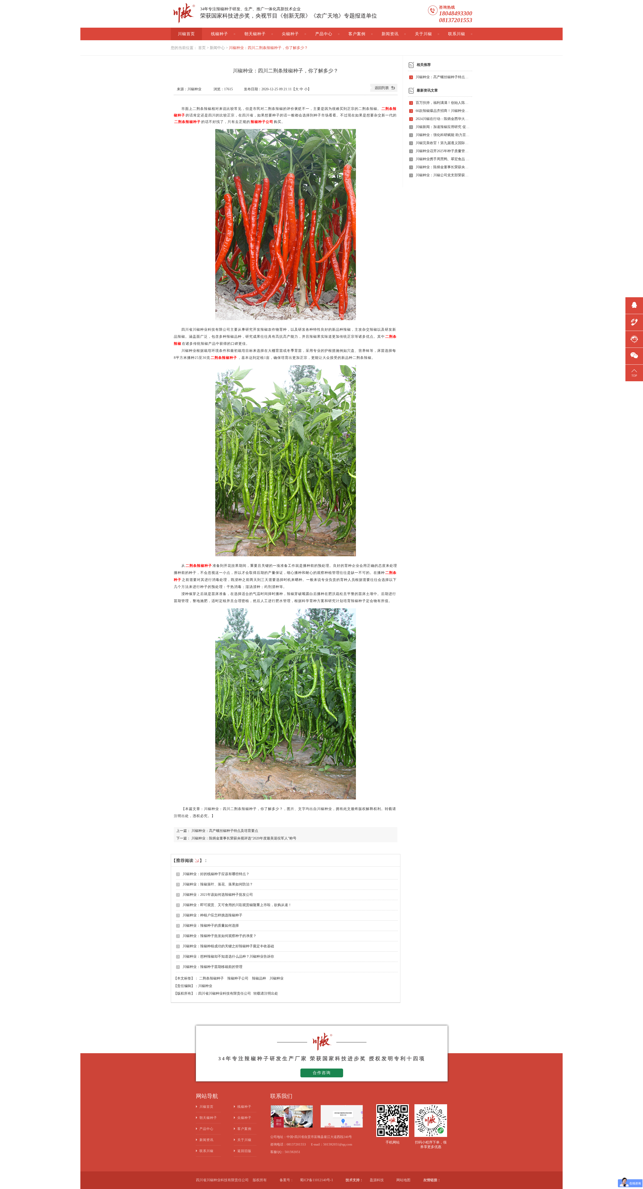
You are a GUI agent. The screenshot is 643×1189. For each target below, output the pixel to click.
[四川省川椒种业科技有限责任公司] (183, 14)
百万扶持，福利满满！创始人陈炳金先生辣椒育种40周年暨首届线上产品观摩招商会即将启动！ (442, 103)
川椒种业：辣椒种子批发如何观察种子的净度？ (219, 936)
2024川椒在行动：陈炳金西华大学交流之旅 (442, 119)
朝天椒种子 (255, 34)
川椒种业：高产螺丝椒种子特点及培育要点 (224, 831)
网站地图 (403, 1180)
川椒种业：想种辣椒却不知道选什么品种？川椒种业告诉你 (228, 956)
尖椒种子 (290, 34)
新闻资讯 (390, 34)
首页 (202, 48)
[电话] (634, 321)
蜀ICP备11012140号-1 (316, 1180)
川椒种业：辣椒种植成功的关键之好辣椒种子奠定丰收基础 (228, 946)
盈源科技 (377, 1180)
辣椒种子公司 (238, 978)
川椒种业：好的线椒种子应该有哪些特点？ (216, 874)
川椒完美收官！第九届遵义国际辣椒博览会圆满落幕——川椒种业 (442, 143)
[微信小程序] (634, 355)
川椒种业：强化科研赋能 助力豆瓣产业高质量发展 (442, 135)
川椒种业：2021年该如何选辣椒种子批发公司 (218, 895)
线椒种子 (219, 34)
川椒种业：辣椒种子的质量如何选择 (211, 925)
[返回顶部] (634, 372)
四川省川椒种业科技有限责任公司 (224, 993)
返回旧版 (244, 1151)
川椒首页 (186, 34)
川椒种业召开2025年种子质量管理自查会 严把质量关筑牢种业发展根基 (442, 151)
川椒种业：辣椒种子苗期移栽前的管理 (212, 967)
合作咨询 (322, 1073)
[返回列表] (383, 91)
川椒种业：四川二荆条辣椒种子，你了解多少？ (268, 48)
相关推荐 (424, 65)
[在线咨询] (634, 338)
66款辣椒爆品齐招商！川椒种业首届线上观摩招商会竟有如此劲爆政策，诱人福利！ (442, 111)
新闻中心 (217, 48)
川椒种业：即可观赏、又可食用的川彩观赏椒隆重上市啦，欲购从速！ (237, 905)
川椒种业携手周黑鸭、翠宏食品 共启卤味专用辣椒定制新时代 (442, 159)
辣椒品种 (259, 978)
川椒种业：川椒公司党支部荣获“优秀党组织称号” (442, 175)
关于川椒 (423, 34)
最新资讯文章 (427, 90)
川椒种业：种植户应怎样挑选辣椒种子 (212, 915)
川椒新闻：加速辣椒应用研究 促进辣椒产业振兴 (442, 127)
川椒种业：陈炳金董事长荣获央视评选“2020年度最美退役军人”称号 (243, 838)
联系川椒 (456, 34)
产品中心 (323, 34)
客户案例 (356, 34)
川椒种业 (277, 978)
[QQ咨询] (634, 304)
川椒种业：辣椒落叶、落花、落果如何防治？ (218, 884)
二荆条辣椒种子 (212, 978)
